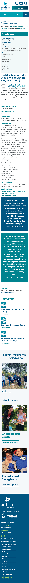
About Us (5, 554)
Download (7, 314)
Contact (5, 563)
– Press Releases (7, 574)
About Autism (6, 547)
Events (4, 551)
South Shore (12, 26)
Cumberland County (22, 26)
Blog (3, 559)
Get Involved (6, 549)
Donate (20, 8)
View (2, 314)
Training (5, 561)
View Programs (11, 400)
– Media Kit (5, 572)
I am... (5, 14)
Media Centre (6, 567)
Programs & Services (9, 544)
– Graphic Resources (8, 569)
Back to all (10, 22)
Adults (19, 28)
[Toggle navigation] (25, 14)
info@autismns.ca (7, 538)
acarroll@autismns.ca (7, 292)
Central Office (5, 28)
